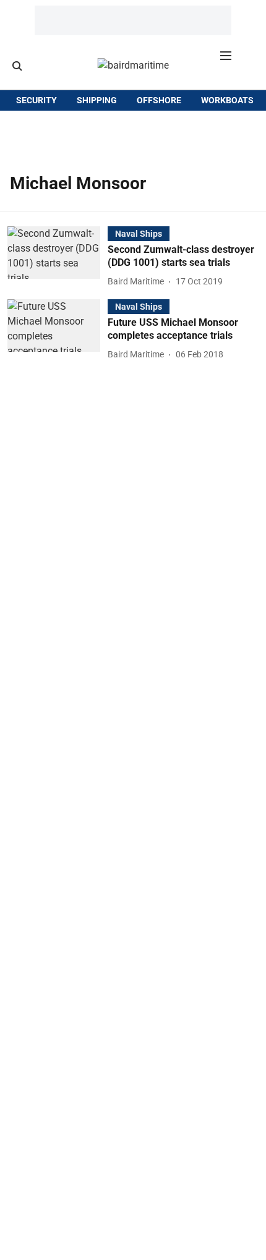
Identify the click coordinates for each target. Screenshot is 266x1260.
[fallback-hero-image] (57, 257)
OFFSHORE (159, 100)
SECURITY (36, 100)
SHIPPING (97, 100)
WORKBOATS (227, 100)
